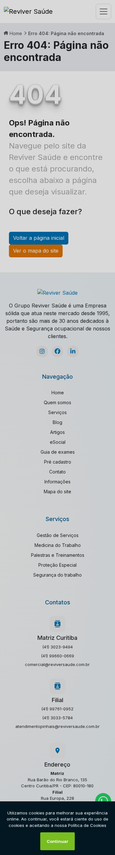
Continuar (57, 841)
